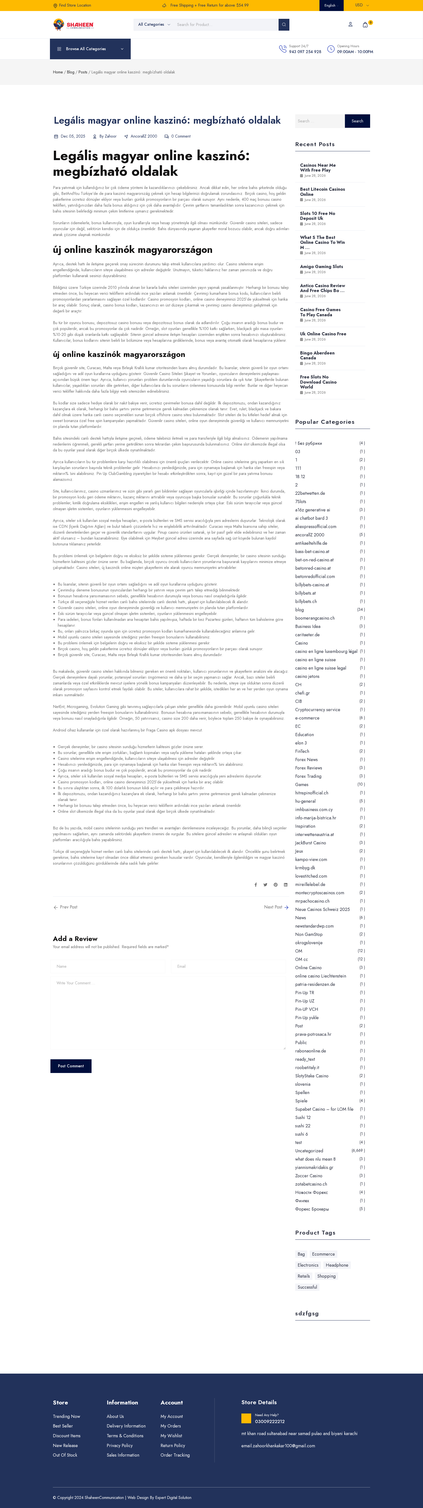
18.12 (300, 476)
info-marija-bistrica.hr (315, 818)
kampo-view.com (311, 859)
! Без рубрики (308, 443)
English (331, 5)
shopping (326, 1276)
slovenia (302, 1084)
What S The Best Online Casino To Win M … (322, 242)
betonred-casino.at (313, 568)
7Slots (300, 501)
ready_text (305, 1059)
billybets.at (305, 593)
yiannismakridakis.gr (314, 1167)
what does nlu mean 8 (315, 1159)
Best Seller (63, 1426)
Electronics (308, 1265)
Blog (70, 72)
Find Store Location (75, 5)
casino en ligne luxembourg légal (326, 651)
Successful (307, 1287)
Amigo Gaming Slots (321, 266)
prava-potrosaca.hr (313, 1034)
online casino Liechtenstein (320, 976)
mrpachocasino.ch (312, 901)
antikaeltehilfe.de (311, 543)
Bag (301, 1254)
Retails (304, 1276)
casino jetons (307, 676)
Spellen (302, 1092)
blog (299, 610)
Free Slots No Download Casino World (318, 382)
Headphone (337, 1265)
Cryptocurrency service (317, 710)
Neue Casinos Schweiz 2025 (322, 909)
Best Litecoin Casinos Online (322, 191)
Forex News (306, 759)
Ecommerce (323, 1254)
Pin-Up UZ (304, 1001)
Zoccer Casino (308, 1176)
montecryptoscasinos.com (319, 893)
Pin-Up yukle (307, 1017)
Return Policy (173, 1445)
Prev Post (68, 907)
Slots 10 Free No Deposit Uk (317, 216)
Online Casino (308, 968)
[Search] (284, 25)
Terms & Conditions (125, 1436)
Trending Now (66, 1416)
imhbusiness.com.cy (314, 809)
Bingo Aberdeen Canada (317, 355)
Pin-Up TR (304, 993)
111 (298, 468)
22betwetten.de (310, 493)
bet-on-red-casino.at (314, 560)
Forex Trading (308, 776)
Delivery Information (126, 1426)
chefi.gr (302, 693)
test (298, 1142)
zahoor (111, 136)
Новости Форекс (311, 1192)
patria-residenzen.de (315, 984)
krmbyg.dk (305, 868)
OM (298, 951)
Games (301, 784)
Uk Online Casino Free (323, 334)
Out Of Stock (65, 1455)
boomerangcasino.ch (315, 618)
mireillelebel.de (310, 884)
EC (298, 726)
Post (299, 1026)
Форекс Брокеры (312, 1209)
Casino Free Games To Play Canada (320, 312)
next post (273, 907)
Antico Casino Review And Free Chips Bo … (322, 288)
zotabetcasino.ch (311, 1184)
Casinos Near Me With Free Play (318, 167)
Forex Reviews (308, 768)
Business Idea (307, 626)
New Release (65, 1445)
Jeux (299, 851)
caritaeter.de (307, 635)
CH (298, 685)
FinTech (302, 751)
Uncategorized (309, 1151)
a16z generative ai (312, 510)
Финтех (302, 1201)
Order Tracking (175, 1455)
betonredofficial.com (315, 576)
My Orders (171, 1426)
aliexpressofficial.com (315, 526)
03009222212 (270, 1422)
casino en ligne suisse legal (320, 668)
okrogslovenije (309, 943)
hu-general (305, 801)
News (300, 918)
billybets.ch (306, 601)
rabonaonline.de (310, 1051)
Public (301, 1042)
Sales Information (123, 1455)
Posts (82, 72)
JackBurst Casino (310, 843)
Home (58, 72)
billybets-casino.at (312, 585)
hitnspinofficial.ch (311, 793)
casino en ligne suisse (315, 660)
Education (304, 734)
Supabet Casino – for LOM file (324, 1109)
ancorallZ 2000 (144, 136)
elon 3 (301, 743)
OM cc (301, 959)
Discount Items (67, 1436)
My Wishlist (171, 1436)
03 (297, 451)
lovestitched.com (311, 876)
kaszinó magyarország (131, 193)
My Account (172, 1416)
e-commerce (307, 718)
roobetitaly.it (307, 1067)
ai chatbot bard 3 (311, 518)
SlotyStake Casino (312, 1076)
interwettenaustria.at (314, 834)
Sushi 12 (303, 1117)
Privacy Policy (120, 1445)
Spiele (301, 1101)
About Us (115, 1416)
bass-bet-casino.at (312, 551)
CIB (298, 701)
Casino (301, 643)
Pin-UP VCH (306, 1009)
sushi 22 (302, 1126)
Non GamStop (309, 934)
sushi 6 (301, 1134)
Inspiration (305, 826)
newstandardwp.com (314, 926)
